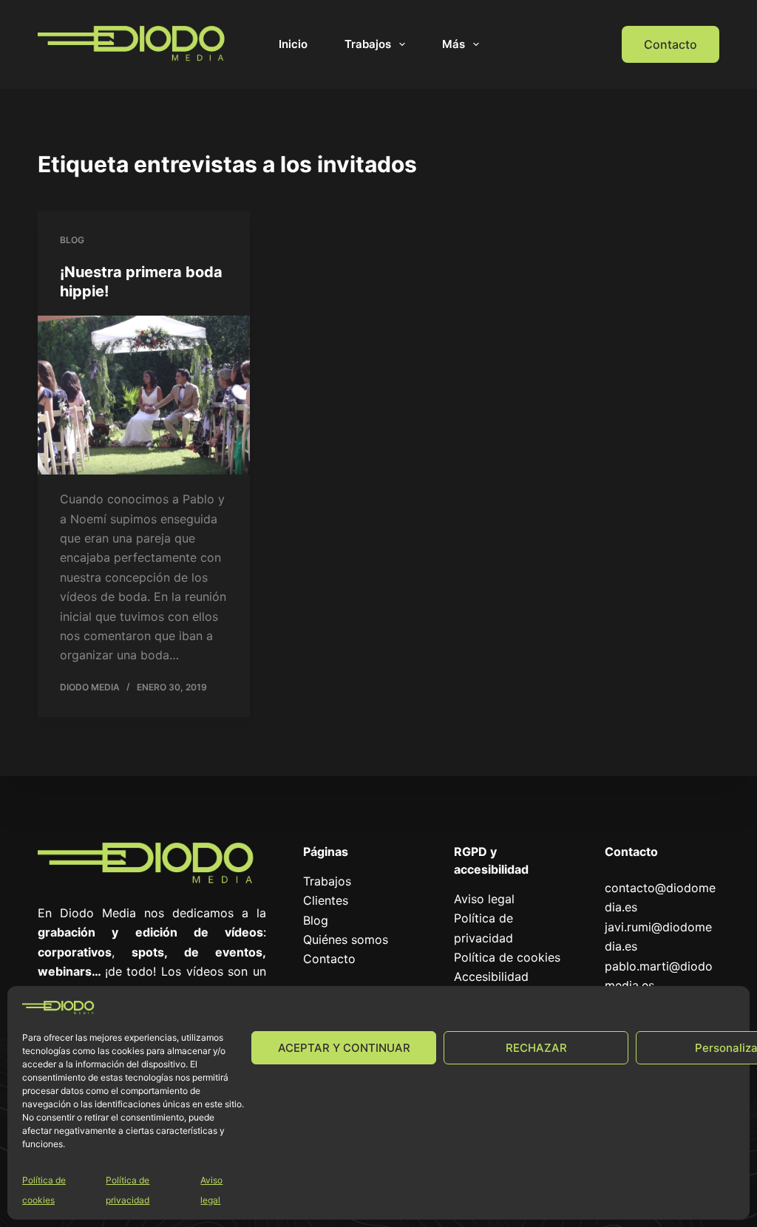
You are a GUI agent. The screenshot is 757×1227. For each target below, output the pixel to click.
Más (453, 44)
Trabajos (367, 44)
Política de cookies (507, 957)
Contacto (670, 44)
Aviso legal (484, 898)
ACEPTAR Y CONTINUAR (344, 1048)
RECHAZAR (536, 1048)
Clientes (325, 900)
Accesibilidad (491, 976)
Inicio (293, 44)
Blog (72, 239)
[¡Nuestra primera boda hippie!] (144, 395)
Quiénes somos (345, 939)
